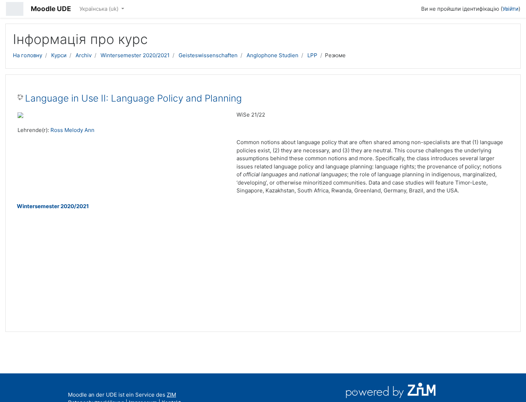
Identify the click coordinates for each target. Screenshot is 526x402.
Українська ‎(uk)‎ (99, 8)
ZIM (171, 394)
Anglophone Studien (272, 55)
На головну (27, 55)
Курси (59, 55)
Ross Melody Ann (72, 130)
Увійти (510, 8)
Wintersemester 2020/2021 (135, 55)
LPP (312, 55)
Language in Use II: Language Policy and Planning (133, 98)
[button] (412, 8)
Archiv (84, 55)
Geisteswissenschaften (208, 55)
